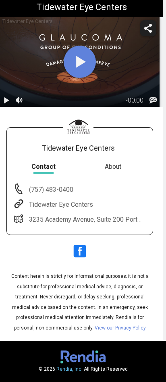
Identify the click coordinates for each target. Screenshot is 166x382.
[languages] (153, 100)
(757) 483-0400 (50, 189)
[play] (80, 62)
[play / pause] (6, 100)
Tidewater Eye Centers (61, 204)
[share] (148, 28)
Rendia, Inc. (69, 369)
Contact (43, 166)
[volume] (19, 100)
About (113, 166)
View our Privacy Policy (120, 328)
